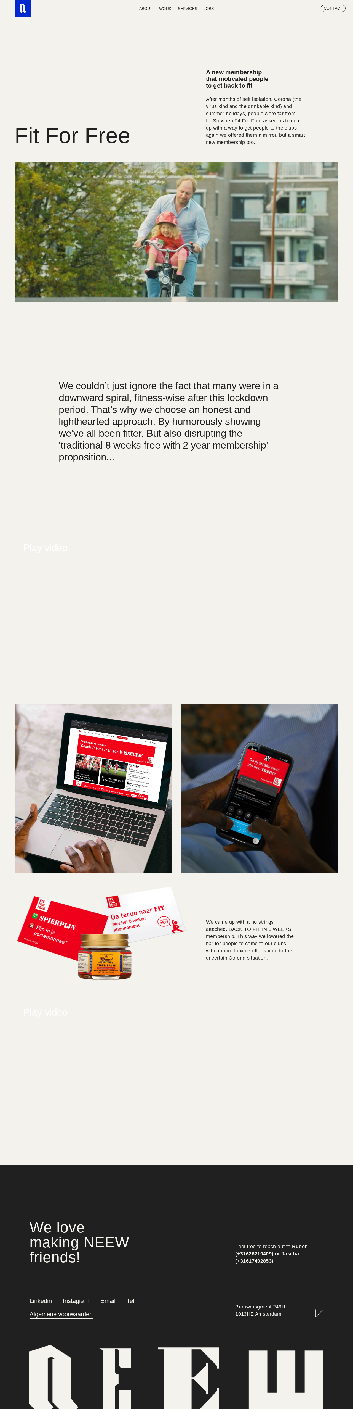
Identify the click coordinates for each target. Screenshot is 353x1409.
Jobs (209, 8)
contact (333, 8)
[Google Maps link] (319, 1313)
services (187, 8)
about (146, 8)
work (165, 8)
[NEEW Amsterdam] (23, 8)
